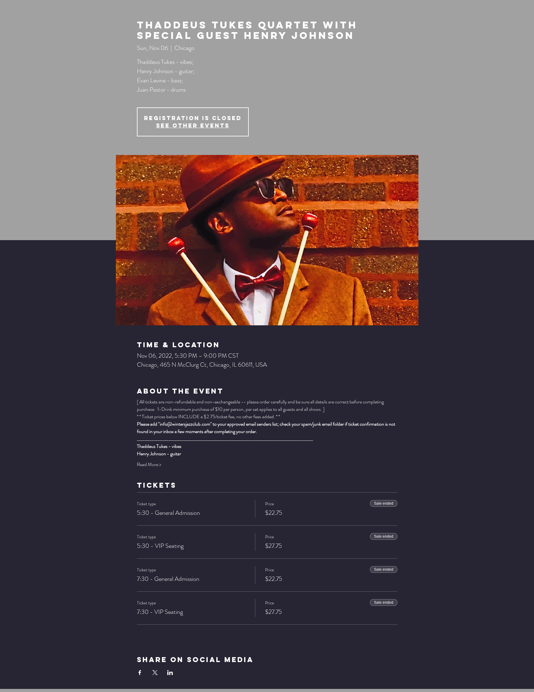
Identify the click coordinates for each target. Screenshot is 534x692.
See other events (193, 125)
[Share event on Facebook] (140, 672)
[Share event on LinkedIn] (170, 672)
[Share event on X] (155, 672)
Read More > (149, 464)
